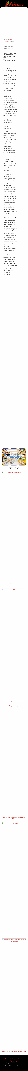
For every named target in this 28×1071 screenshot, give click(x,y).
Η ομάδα (14, 1059)
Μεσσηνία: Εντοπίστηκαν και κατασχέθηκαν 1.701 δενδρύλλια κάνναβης (14, 1051)
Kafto (15, 1063)
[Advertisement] (14, 24)
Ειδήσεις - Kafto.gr (14, 3)
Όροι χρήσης (13, 1061)
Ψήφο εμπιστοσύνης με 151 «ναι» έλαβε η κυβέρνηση (14, 701)
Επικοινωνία (21, 1059)
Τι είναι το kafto (7, 1059)
